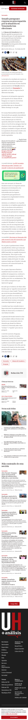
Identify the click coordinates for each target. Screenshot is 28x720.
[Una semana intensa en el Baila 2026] (22, 398)
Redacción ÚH (17, 373)
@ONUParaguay (6, 156)
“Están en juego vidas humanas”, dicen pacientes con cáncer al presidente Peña (9, 560)
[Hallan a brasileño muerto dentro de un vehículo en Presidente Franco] (22, 579)
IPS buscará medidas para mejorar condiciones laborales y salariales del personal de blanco (14, 535)
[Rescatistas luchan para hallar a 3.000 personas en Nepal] (22, 386)
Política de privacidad (11, 714)
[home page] (14, 3)
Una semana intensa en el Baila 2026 (9, 398)
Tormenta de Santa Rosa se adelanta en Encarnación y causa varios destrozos (14, 450)
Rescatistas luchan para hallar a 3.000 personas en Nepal (9, 388)
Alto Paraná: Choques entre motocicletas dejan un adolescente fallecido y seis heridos (10, 475)
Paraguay (5, 364)
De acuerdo (14, 717)
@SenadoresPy (5, 75)
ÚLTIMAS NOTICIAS (17, 8)
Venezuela (6, 361)
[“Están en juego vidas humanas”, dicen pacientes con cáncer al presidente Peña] (22, 557)
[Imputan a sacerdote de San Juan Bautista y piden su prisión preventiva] (22, 512)
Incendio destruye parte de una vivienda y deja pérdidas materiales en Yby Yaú (15, 443)
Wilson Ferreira (18, 490)
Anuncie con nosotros (19, 642)
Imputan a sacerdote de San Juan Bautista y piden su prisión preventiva (9, 514)
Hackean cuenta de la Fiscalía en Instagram (9, 497)
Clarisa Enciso (14, 402)
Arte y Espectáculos (7, 396)
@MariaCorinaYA (6, 153)
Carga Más (14, 604)
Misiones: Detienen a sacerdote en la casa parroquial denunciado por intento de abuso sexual (15, 436)
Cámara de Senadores (18, 361)
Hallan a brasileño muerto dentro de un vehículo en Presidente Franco (9, 582)
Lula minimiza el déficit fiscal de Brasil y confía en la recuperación (15, 456)
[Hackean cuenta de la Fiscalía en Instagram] (22, 496)
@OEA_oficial (11, 154)
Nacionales (5, 15)
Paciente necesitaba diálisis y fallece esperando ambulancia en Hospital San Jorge (15, 429)
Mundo (3, 384)
